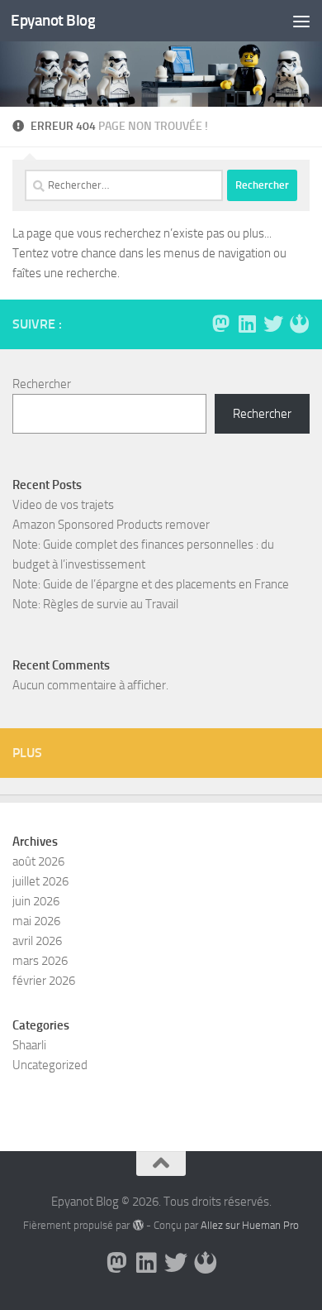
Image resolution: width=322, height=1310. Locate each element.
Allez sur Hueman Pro (250, 1225)
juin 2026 (35, 901)
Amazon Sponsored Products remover (111, 524)
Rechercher (41, 384)
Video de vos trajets (63, 504)
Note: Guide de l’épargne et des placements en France (150, 584)
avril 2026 (37, 940)
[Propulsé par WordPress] (137, 1225)
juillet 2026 (40, 881)
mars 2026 (40, 960)
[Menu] (301, 20)
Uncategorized (50, 1065)
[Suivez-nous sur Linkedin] (247, 323)
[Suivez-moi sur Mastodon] (220, 323)
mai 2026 (36, 921)
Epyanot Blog (53, 20)
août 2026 (38, 861)
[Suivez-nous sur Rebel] (300, 323)
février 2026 (43, 980)
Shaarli (29, 1045)
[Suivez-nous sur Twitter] (273, 323)
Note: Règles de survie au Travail (95, 604)
